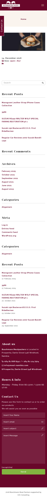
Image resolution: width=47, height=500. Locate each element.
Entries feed (8, 229)
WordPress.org (9, 236)
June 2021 (7, 185)
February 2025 (9, 171)
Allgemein (7, 207)
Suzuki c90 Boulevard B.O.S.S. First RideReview (19, 129)
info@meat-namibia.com (16, 365)
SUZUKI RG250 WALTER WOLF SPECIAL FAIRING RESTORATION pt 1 (20, 120)
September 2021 (10, 178)
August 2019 (8, 189)
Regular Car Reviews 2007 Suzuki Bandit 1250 (21, 139)
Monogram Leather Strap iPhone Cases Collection (21, 104)
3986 (4, 112)
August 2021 (8, 182)
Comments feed (10, 232)
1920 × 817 (15, 61)
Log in (5, 225)
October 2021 (8, 175)
